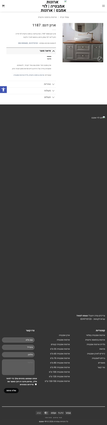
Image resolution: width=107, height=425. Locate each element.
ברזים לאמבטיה (98, 358)
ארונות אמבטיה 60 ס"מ (60, 353)
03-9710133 (33, 43)
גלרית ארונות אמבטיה (20, 75)
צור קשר (101, 367)
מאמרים (101, 362)
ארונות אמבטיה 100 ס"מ (59, 372)
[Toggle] (53, 51)
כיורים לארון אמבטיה (96, 353)
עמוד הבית (64, 17)
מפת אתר (48, 417)
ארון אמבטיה (64, 335)
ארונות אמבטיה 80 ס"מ (60, 362)
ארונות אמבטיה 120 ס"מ (59, 376)
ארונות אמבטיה (63, 339)
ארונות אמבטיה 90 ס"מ (60, 367)
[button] (103, 6)
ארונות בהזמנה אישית (47, 17)
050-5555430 (23, 43)
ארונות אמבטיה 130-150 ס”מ (57, 381)
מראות (102, 349)
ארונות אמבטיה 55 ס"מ (60, 349)
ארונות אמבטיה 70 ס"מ (60, 358)
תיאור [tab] (49, 59)
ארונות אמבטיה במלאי (95, 335)
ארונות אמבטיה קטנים (60, 344)
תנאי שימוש (57, 417)
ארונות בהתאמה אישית (95, 339)
